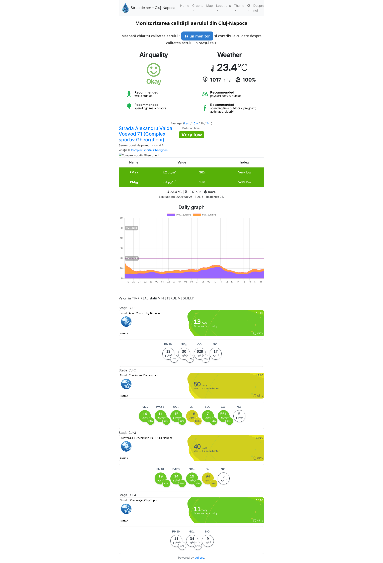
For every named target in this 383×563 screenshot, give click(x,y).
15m (195, 123)
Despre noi (258, 8)
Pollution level (191, 128)
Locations (223, 6)
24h (208, 123)
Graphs (197, 6)
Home (184, 6)
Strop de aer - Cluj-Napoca (153, 8)
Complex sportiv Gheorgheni (149, 150)
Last (187, 123)
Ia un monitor (197, 36)
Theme (239, 6)
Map (209, 6)
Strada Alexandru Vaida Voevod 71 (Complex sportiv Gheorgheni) (145, 134)
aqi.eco (199, 557)
